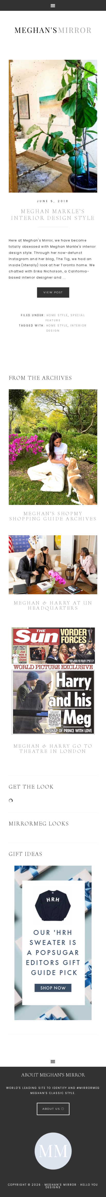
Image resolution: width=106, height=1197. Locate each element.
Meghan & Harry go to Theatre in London (53, 748)
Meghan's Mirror (53, 29)
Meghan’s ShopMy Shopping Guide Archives (53, 516)
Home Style (57, 315)
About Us (51, 1108)
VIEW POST (53, 292)
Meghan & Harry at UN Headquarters (53, 605)
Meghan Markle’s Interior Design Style (53, 214)
